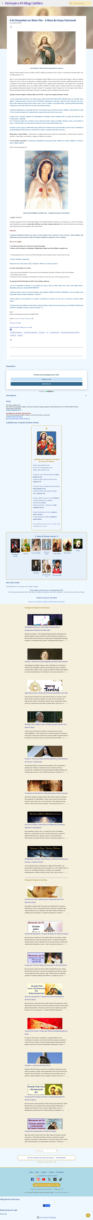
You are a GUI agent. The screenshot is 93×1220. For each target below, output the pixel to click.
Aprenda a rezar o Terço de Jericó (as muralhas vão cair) (46, 693)
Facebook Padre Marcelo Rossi (19, 419)
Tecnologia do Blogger (47, 1217)
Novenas (13, 335)
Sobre (37, 1172)
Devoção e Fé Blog (15, 323)
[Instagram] (38, 1179)
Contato (51, 1172)
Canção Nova (18, 318)
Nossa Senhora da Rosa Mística (70, 332)
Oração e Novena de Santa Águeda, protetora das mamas (46, 661)
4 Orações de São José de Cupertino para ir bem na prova (46, 793)
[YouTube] (44, 1179)
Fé (47, 332)
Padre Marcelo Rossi (15, 417)
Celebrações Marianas (30, 332)
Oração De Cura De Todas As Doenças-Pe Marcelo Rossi (46, 965)
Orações (43, 1172)
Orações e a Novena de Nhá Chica (37, 1065)
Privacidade (60, 1172)
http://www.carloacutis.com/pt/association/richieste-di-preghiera (46, 602)
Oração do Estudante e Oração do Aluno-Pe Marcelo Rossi (46, 934)
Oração (20, 335)
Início (31, 1172)
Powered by (42, 391)
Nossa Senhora (54, 332)
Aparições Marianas (16, 332)
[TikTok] (60, 1179)
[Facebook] (33, 1179)
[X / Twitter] (49, 1179)
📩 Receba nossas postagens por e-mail (46, 1185)
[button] (11, 27)
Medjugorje (28, 318)
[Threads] (55, 1179)
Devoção (42, 332)
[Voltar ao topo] (88, 1215)
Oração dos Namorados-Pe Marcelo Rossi (40, 1131)
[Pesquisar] (56, 1151)
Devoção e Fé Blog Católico (24, 3)
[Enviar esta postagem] (11, 330)
